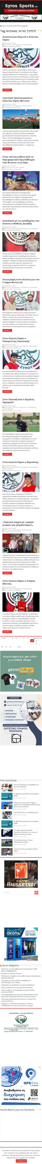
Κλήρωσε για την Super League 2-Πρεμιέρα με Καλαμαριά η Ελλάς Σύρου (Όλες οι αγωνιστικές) (27, 805)
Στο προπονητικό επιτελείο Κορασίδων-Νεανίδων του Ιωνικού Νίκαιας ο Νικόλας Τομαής (25, 832)
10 (12, 638)
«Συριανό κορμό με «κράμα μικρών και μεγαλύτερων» (18, 523)
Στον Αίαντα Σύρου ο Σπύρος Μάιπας (18, 582)
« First (3, 638)
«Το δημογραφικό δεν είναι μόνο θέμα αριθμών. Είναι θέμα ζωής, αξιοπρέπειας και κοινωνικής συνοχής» (19, 996)
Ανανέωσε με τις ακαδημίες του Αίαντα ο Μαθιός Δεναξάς (20, 222)
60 (10, 647)
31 (36, 644)
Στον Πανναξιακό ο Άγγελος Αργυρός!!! (18, 401)
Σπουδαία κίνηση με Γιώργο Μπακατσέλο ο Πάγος (23, 841)
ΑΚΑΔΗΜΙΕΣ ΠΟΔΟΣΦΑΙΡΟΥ (20, 228)
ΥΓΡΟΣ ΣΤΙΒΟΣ (19, 167)
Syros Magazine (10, 965)
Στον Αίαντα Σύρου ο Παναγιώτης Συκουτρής (16, 340)
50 (6, 647)
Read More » (7, 90)
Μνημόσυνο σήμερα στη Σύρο (11, 973)
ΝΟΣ (13, 167)
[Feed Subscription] (41, 31)
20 (16, 638)
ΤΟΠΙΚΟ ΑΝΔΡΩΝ (26, 45)
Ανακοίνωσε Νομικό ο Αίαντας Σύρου (20, 38)
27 (24, 638)
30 (36, 641)
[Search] (36, 893)
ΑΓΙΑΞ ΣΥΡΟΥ (8, 45)
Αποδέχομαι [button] (21, 1161)
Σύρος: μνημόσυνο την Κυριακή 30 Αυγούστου (17, 987)
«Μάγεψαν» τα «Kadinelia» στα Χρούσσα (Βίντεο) (17, 985)
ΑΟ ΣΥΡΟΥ (15, 407)
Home (4, 26)
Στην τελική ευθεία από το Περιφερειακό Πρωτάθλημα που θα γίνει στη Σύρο (18, 159)
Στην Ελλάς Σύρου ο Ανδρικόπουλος (26, 812)
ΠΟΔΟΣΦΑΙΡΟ (16, 45)
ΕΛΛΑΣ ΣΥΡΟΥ (23, 407)
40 (2, 647)
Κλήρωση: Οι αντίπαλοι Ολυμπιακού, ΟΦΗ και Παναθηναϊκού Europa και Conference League (17, 1005)
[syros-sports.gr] (21, 7)
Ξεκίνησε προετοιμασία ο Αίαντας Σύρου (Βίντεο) (17, 99)
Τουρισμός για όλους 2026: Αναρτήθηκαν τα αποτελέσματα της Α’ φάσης (16, 981)
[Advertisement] (21, 762)
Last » (19, 647)
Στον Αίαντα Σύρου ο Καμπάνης (20, 462)
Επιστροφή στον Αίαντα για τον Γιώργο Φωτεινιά (21, 281)
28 (28, 638)
